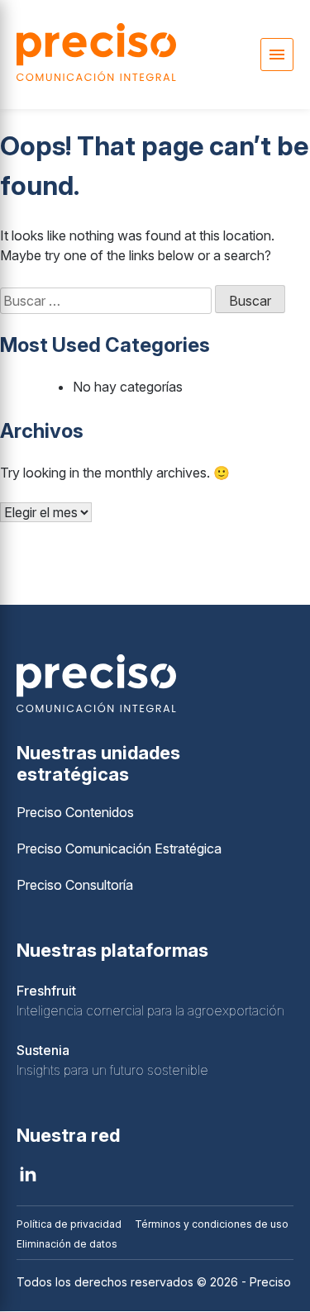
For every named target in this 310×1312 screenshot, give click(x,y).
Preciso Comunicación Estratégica (119, 848)
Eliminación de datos (67, 1244)
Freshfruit (46, 990)
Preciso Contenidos (75, 812)
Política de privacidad (69, 1224)
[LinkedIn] (28, 1174)
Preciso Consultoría (75, 885)
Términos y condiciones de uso (212, 1224)
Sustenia (43, 1050)
